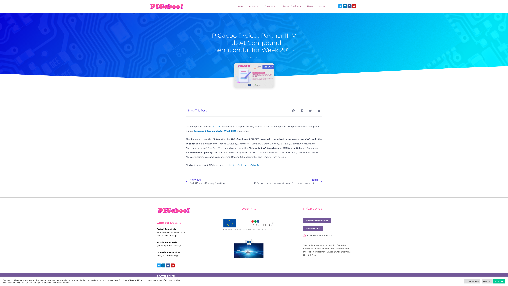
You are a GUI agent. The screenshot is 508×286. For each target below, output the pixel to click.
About (252, 6)
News (310, 6)
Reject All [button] (487, 281)
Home (240, 6)
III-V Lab (216, 126)
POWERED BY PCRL (166, 276)
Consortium (270, 6)
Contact (323, 6)
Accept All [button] (499, 281)
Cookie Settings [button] (472, 281)
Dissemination (291, 6)
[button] (293, 111)
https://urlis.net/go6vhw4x (245, 165)
